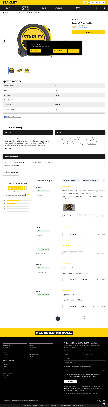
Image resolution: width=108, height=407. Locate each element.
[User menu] (104, 8)
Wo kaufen (89, 32)
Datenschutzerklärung (70, 388)
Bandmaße (29, 12)
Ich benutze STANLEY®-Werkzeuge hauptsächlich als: (78, 366)
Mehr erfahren (9, 149)
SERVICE (43, 8)
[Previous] (4, 41)
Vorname (66, 350)
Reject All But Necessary (60, 50)
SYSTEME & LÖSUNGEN (25, 8)
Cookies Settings (35, 50)
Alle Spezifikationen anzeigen (13, 117)
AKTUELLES (58, 8)
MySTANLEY (71, 8)
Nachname (88, 350)
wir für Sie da (92, 144)
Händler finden (78, 8)
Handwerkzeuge (10, 12)
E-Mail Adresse (67, 359)
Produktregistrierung (88, 8)
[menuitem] (7, 8)
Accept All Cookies (73, 50)
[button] (97, 401)
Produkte (7, 8)
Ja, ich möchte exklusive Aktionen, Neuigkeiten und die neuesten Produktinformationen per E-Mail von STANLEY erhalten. (83, 375)
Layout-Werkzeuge (21, 12)
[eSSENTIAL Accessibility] (86, 2)
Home (3, 13)
